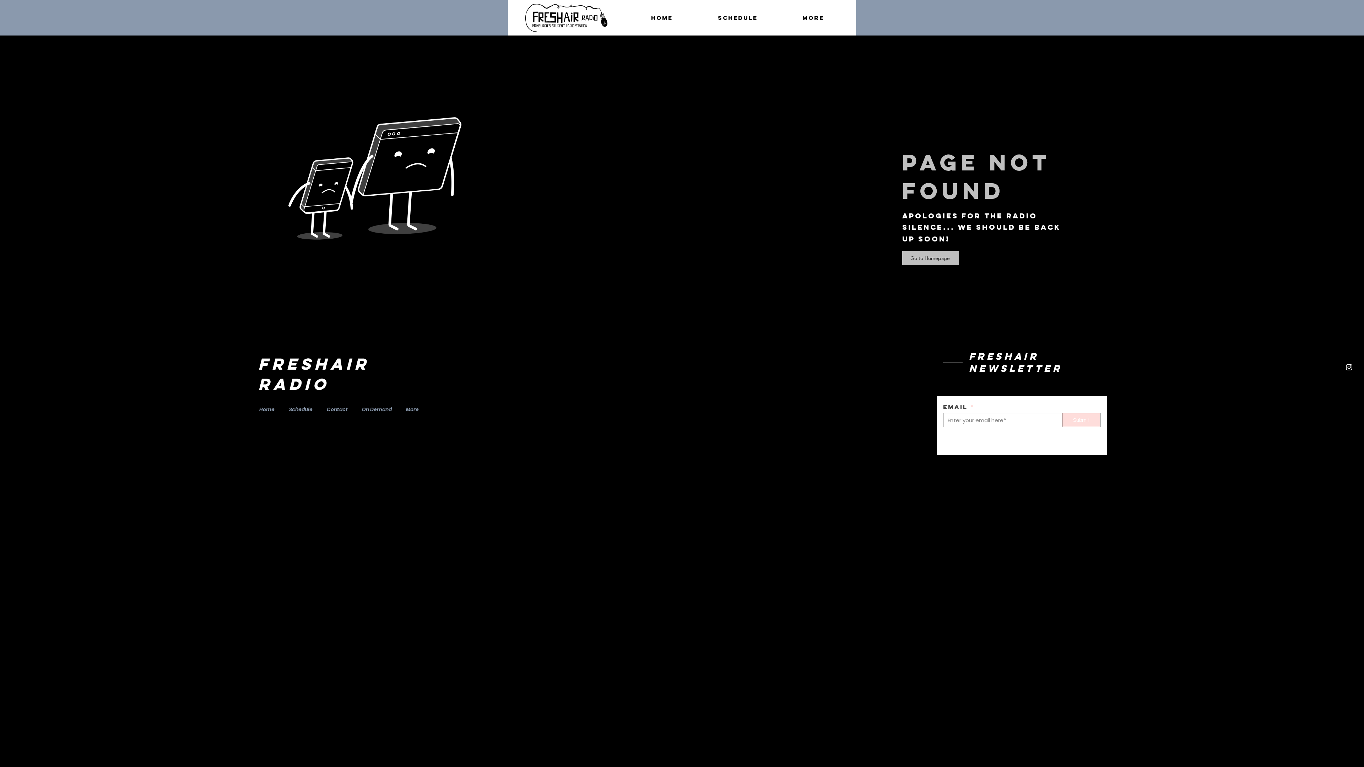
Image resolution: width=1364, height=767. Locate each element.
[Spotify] (1349, 333)
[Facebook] (1349, 350)
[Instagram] (1349, 367)
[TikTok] (1349, 384)
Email (955, 407)
